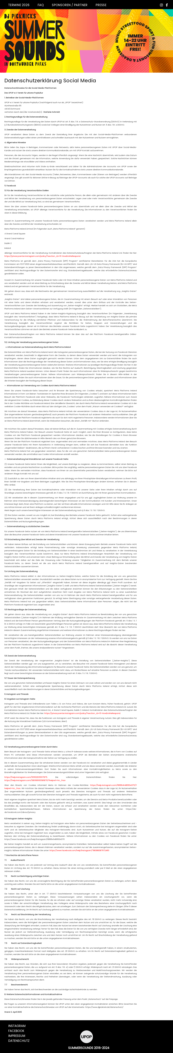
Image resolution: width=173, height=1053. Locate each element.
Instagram (17, 1026)
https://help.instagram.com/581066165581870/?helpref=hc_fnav (34, 780)
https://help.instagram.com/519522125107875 (25, 777)
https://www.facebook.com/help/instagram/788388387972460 (79, 850)
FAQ (41, 5)
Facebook (16, 1031)
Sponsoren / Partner (70, 5)
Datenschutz (19, 1041)
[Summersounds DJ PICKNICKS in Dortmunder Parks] (34, 40)
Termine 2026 (19, 5)
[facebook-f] (165, 5)
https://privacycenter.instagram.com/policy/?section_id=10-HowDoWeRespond (42, 256)
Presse (101, 5)
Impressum (16, 1036)
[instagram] (160, 5)
